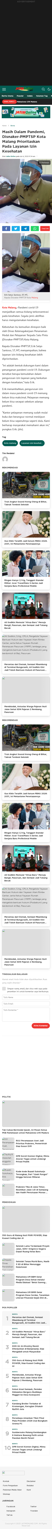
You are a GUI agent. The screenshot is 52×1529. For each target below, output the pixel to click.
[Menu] (4, 89)
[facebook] (6, 228)
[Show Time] (37, 156)
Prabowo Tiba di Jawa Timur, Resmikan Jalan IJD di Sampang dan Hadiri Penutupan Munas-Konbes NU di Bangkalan (32, 1190)
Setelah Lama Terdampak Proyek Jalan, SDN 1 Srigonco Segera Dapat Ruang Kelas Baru (32, 1249)
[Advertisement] (26, 55)
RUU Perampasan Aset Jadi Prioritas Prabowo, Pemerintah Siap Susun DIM (31, 1143)
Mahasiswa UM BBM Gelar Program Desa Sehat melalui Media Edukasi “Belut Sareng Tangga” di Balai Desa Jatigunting (30, 1280)
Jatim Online (11, 156)
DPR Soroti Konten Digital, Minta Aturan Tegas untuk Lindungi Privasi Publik (32, 1159)
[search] (43, 89)
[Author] (5, 459)
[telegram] (25, 228)
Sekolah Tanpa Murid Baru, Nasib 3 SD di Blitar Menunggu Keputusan (32, 1264)
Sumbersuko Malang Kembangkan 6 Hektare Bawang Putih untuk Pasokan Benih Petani (29, 1435)
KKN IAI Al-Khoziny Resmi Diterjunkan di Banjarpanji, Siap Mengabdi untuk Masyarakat (28, 1349)
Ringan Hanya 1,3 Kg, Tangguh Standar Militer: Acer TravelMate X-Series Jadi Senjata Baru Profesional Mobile (24, 583)
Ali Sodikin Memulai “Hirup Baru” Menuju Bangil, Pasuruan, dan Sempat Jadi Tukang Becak (25, 625)
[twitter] (16, 228)
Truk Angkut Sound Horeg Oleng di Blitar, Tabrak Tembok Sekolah (25, 503)
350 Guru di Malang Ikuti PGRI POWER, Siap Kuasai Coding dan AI (24, 1236)
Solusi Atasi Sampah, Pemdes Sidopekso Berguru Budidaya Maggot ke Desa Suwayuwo (27, 1392)
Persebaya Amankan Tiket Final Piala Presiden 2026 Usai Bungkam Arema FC (29, 1421)
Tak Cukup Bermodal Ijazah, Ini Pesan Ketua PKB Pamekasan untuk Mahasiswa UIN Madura (25, 1131)
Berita (13, 126)
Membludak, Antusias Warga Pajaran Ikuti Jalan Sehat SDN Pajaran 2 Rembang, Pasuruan (25, 709)
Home (4, 126)
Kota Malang (9, 307)
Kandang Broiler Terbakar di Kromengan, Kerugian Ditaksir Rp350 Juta (27, 1406)
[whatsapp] (35, 228)
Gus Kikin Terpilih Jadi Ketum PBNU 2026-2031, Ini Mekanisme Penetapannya (26, 542)
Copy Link (45, 228)
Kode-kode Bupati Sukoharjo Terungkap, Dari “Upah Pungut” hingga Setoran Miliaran (32, 1174)
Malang (34, 297)
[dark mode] (49, 89)
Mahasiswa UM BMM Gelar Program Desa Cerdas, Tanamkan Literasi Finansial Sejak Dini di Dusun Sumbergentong (32, 1295)
